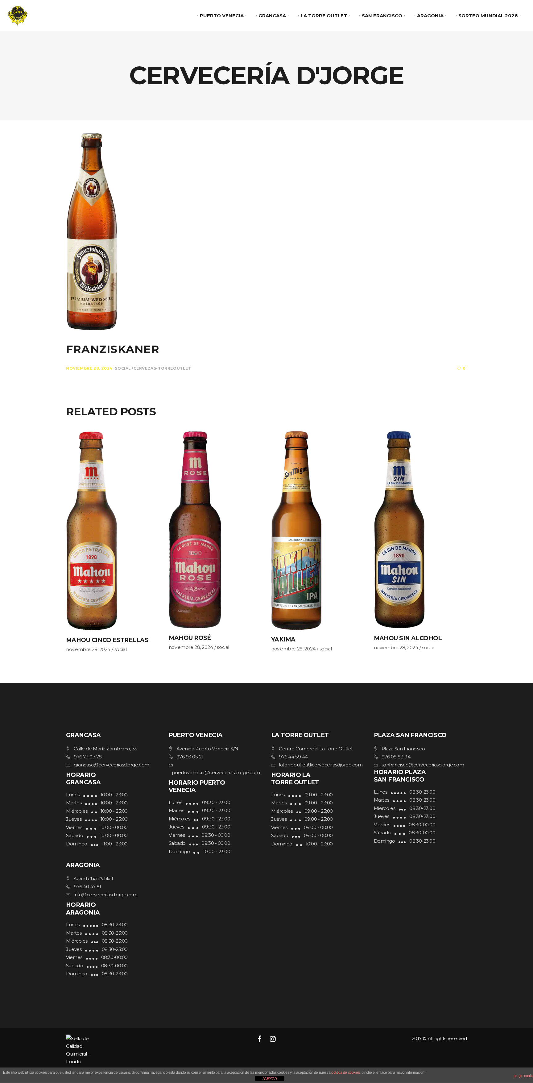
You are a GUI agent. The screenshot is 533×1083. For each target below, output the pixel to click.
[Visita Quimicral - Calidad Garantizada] (129, 1054)
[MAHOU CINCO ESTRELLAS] (112, 531)
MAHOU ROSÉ (190, 637)
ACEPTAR (269, 1079)
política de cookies (345, 1072)
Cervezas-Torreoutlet (162, 368)
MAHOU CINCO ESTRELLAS (107, 640)
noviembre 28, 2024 (89, 368)
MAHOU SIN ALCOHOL (408, 638)
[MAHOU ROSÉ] (215, 530)
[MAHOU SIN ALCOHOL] (420, 530)
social (123, 368)
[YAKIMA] (318, 530)
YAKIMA (283, 639)
